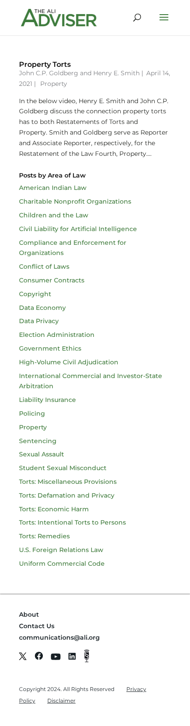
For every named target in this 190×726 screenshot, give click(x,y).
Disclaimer (61, 700)
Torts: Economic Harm (54, 509)
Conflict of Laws (44, 266)
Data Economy (42, 308)
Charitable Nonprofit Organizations (75, 201)
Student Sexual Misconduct (62, 468)
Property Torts (45, 64)
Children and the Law (53, 215)
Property (53, 84)
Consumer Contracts (51, 280)
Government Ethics (50, 348)
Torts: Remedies (44, 536)
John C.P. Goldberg (48, 73)
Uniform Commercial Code (62, 564)
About (29, 614)
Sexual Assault (41, 454)
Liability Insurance (47, 400)
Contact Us (36, 626)
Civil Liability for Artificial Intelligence (78, 229)
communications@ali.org (59, 637)
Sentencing (38, 441)
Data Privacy (39, 321)
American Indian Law (53, 188)
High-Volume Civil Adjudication (68, 362)
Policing (32, 413)
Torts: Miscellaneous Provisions (68, 482)
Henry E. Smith (116, 73)
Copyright (35, 294)
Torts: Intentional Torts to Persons (72, 522)
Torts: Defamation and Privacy (66, 495)
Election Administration (57, 335)
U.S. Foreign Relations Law (61, 550)
